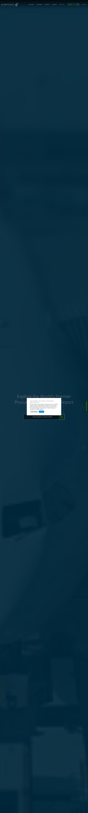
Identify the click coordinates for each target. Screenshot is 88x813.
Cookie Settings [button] (34, 411)
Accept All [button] (41, 411)
